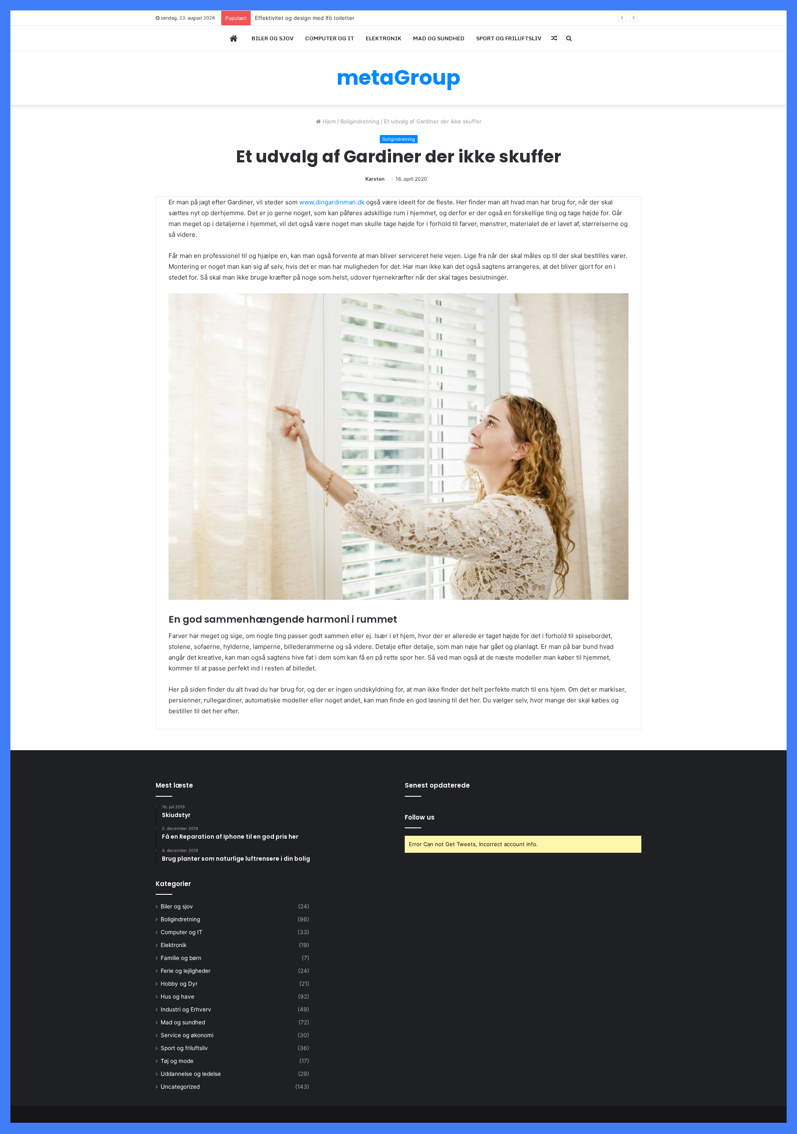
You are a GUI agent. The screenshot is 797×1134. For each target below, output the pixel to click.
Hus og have (177, 996)
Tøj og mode (177, 1061)
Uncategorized (180, 1086)
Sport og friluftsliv (508, 38)
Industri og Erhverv (186, 1009)
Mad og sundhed (439, 38)
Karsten (374, 179)
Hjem (328, 121)
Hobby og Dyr (179, 983)
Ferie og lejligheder (185, 970)
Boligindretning (359, 121)
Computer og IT (329, 38)
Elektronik (383, 38)
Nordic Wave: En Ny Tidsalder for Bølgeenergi (314, 18)
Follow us (420, 817)
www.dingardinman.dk (331, 202)
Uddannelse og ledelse (191, 1073)
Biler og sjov (272, 38)
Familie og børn (181, 958)
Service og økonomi (187, 1035)
